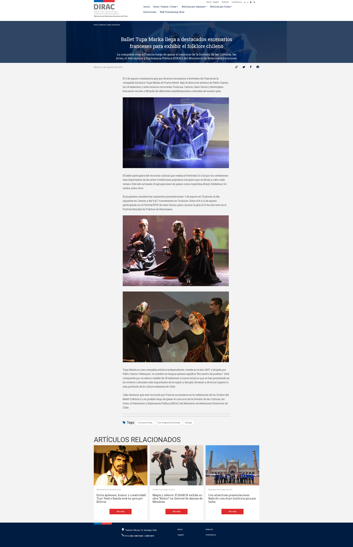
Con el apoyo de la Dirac (168, 422)
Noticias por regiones (193, 6)
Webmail (225, 2)
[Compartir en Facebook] (251, 67)
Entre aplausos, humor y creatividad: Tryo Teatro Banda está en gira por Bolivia (121, 498)
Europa (188, 422)
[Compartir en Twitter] (244, 67)
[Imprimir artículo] (257, 67)
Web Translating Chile (172, 12)
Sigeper (216, 2)
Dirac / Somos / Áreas (164, 6)
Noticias (102, 25)
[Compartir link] (236, 67)
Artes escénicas (113, 25)
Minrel (209, 2)
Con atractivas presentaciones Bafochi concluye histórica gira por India (232, 498)
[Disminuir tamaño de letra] (248, 1)
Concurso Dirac (145, 422)
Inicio (146, 6)
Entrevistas (149, 12)
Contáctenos (237, 2)
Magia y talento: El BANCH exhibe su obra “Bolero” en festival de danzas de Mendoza (178, 498)
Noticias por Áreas (220, 6)
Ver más (121, 511)
